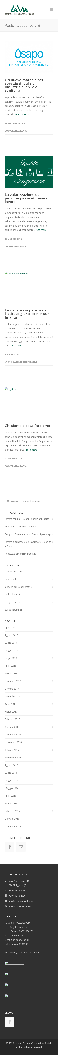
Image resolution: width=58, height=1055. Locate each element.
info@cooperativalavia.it (21, 900)
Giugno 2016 (11, 780)
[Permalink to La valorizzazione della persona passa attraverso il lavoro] (29, 172)
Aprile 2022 (10, 627)
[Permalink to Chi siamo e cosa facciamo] (29, 403)
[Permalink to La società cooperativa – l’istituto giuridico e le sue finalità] (29, 288)
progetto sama (12, 602)
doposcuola (11, 579)
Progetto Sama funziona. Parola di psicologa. (28, 534)
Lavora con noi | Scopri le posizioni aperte (27, 518)
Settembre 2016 (13, 757)
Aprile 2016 (10, 795)
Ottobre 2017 (12, 688)
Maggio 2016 (12, 788)
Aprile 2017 (10, 703)
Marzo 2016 (11, 803)
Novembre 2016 (13, 742)
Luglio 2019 (11, 642)
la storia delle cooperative (21, 361)
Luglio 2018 (11, 658)
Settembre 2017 (13, 696)
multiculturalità (12, 594)
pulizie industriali (13, 609)
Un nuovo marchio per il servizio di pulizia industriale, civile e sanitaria (25, 85)
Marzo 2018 (11, 673)
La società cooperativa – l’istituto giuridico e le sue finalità (27, 313)
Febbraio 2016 (12, 811)
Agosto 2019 (11, 635)
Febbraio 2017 (12, 719)
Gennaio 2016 (12, 818)
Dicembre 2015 (13, 826)
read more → (22, 114)
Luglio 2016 (11, 772)
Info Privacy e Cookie (16, 952)
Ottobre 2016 (12, 749)
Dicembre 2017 (13, 680)
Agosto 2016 (11, 765)
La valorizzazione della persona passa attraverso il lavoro (28, 198)
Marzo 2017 (11, 711)
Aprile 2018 (10, 665)
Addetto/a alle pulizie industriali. (21, 553)
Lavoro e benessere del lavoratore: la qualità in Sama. (28, 544)
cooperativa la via (16, 130)
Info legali (34, 952)
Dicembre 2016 (13, 734)
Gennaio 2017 (12, 726)
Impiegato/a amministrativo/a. (20, 526)
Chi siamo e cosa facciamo (27, 425)
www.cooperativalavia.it (21, 906)
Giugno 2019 (11, 650)
